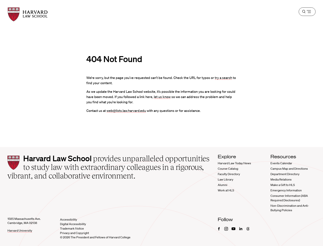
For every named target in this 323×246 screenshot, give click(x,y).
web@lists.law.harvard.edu (126, 111)
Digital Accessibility (73, 224)
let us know (162, 97)
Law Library (225, 179)
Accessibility (68, 219)
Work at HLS (226, 190)
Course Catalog (228, 168)
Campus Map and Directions (289, 168)
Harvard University (19, 230)
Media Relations (281, 179)
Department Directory (284, 174)
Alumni (222, 185)
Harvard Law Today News (234, 163)
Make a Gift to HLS (282, 185)
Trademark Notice (72, 228)
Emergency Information (286, 190)
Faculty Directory (229, 174)
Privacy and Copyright (74, 233)
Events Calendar (281, 163)
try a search (223, 78)
